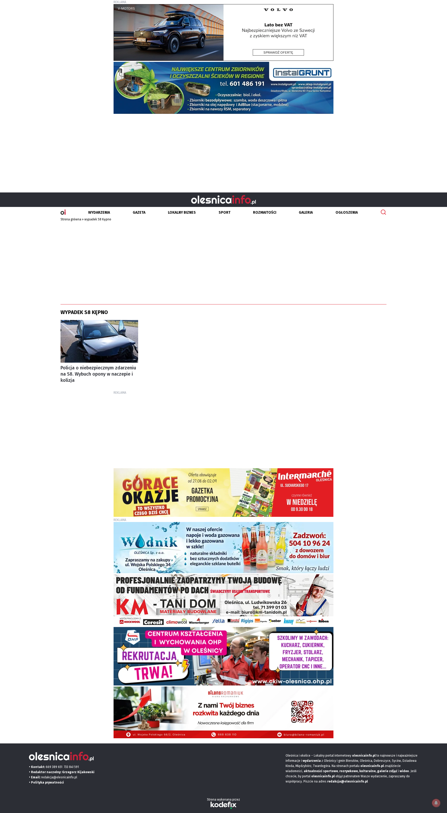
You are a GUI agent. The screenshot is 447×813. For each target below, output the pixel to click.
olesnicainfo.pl (323, 776)
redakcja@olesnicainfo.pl (59, 777)
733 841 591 (71, 767)
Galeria (306, 212)
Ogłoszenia (347, 212)
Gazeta (139, 212)
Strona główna (71, 219)
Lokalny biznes (182, 212)
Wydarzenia (99, 212)
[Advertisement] (223, 151)
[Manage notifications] (436, 803)
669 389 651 (54, 767)
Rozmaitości (264, 212)
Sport (224, 212)
